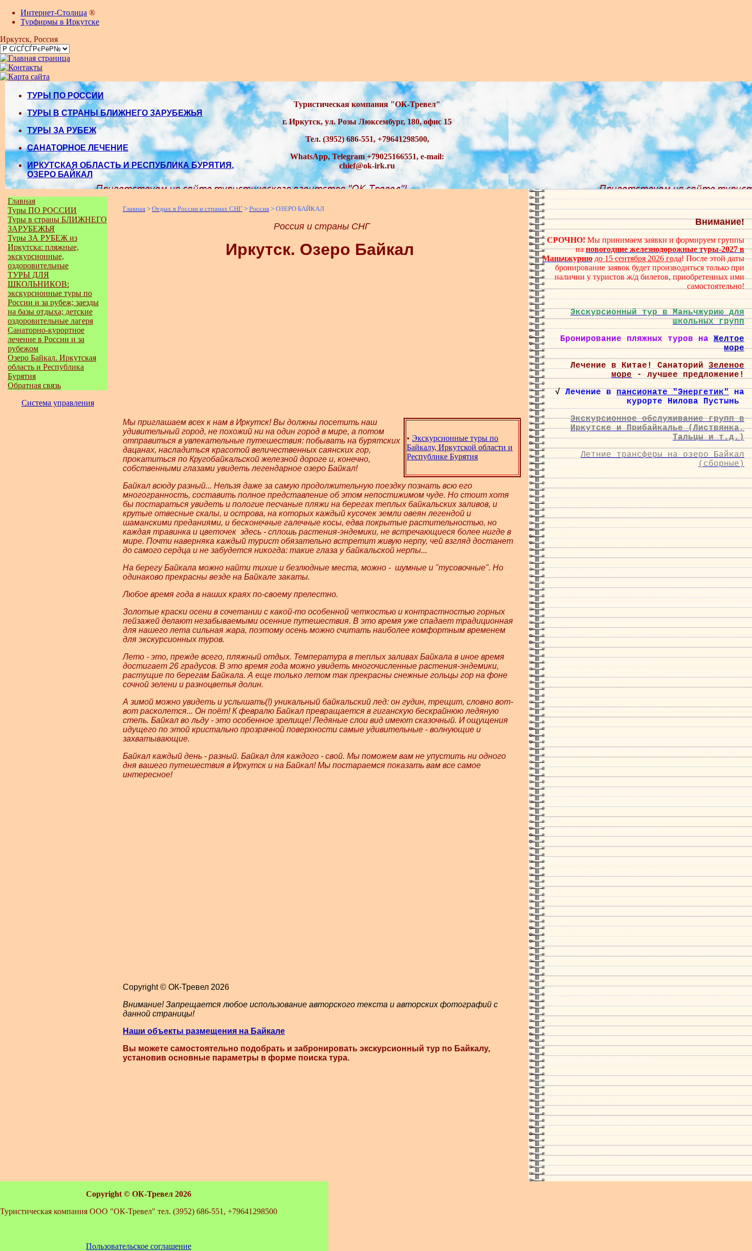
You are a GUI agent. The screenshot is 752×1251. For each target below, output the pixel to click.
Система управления (57, 402)
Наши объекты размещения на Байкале (204, 1031)
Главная (21, 201)
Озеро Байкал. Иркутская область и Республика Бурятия (52, 366)
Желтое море (729, 343)
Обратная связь (34, 385)
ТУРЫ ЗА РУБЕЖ (61, 130)
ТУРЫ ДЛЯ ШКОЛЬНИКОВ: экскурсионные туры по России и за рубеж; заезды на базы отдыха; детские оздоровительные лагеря (53, 297)
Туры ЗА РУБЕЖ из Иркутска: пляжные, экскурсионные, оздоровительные (43, 252)
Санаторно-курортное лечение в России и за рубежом (46, 339)
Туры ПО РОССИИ (42, 210)
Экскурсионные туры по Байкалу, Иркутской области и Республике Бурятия (460, 447)
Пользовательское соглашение (138, 1246)
